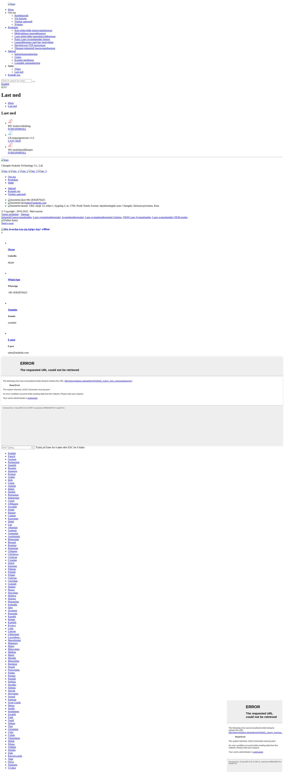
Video (17, 69)
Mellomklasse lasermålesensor (30, 33)
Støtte (11, 182)
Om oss (12, 176)
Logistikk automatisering (27, 63)
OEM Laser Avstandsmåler (137, 217)
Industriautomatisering (25, 54)
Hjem (11, 9)
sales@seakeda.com (36, 202)
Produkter (13, 27)
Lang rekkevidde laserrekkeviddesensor (35, 36)
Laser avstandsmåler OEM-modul (169, 217)
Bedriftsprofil (21, 15)
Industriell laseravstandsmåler (16, 217)
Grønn (17, 57)
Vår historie (20, 18)
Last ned (18, 72)
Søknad (12, 51)
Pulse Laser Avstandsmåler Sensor (32, 39)
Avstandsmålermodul (72, 217)
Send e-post (7, 223)
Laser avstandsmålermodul (46, 217)
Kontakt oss (14, 75)
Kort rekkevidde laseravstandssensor (33, 30)
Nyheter (18, 24)
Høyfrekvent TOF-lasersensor (30, 45)
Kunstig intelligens (24, 60)
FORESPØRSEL (17, 129)
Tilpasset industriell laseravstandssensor (34, 48)
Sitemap (25, 214)
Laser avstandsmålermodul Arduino (103, 217)
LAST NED (14, 140)
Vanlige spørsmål (23, 21)
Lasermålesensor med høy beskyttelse (33, 42)
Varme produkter (10, 214)
